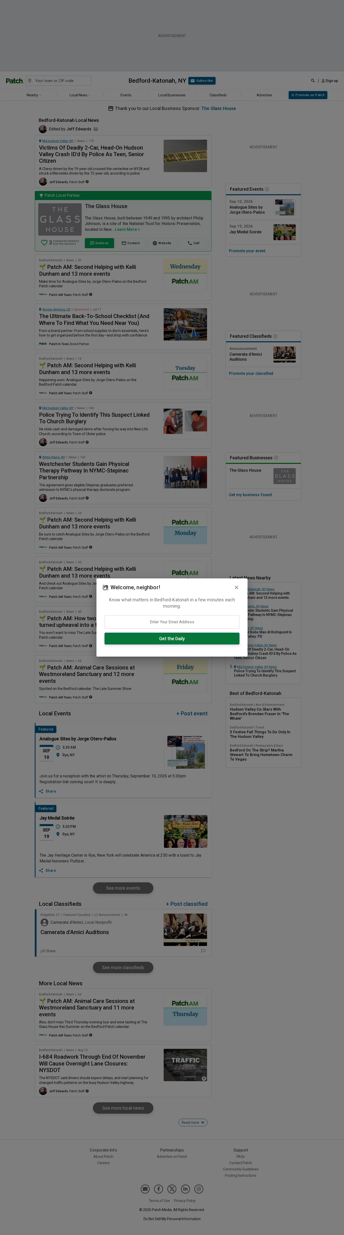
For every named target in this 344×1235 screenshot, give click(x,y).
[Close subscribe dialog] (236, 587)
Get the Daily (172, 638)
